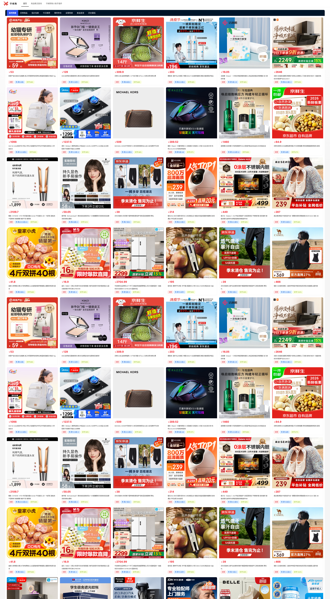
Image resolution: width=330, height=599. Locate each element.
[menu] (175, 4)
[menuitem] (25, 4)
